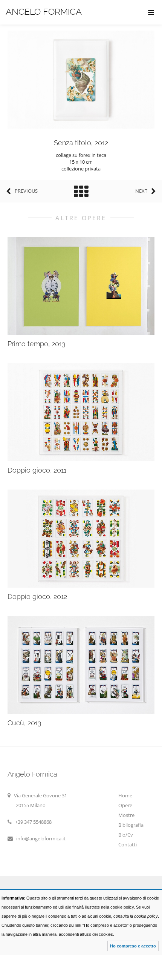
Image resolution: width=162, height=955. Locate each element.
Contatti (127, 844)
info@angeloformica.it (41, 838)
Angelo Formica (44, 11)
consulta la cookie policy (135, 916)
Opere (125, 805)
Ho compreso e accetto (133, 946)
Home (125, 795)
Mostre (126, 815)
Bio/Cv (125, 834)
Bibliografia (131, 824)
